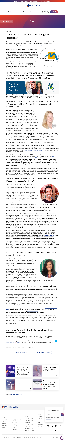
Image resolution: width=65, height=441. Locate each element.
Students (4, 421)
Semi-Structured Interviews (29, 421)
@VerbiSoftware (10, 342)
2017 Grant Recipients (44, 352)
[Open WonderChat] (61, 438)
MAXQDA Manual (16, 417)
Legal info (39, 437)
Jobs (39, 422)
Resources (25, 11)
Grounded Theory (29, 418)
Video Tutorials (16, 422)
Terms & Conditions (57, 437)
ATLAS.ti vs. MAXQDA (30, 431)
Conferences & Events (15, 394)
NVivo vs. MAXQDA (29, 428)
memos (40, 236)
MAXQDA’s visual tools (32, 311)
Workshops (15, 425)
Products (19, 11)
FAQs (14, 427)
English (21, 394)
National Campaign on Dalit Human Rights (33, 150)
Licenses (4, 414)
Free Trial (4, 423)
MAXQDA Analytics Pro (50, 235)
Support (36, 11)
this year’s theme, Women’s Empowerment (37, 45)
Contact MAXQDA (40, 419)
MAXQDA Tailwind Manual (17, 419)
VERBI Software (40, 415)
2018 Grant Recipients (19, 352)
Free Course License (4, 426)
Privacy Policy (48, 419)
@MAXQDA (18, 342)
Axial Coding (28, 426)
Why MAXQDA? (11, 11)
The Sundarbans (10, 268)
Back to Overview (7, 21)
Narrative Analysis (29, 424)
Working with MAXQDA (28, 415)
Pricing (31, 11)
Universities (4, 419)
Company (40, 424)
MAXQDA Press (16, 429)
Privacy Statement (47, 437)
